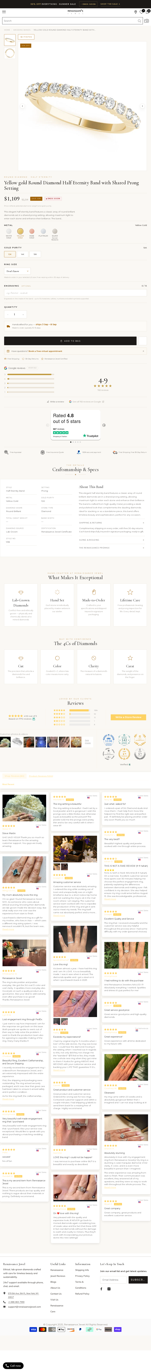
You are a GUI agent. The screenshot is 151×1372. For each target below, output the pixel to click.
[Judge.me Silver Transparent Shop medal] (109, 754)
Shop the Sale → (110, 4)
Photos (28, 37)
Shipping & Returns (90, 523)
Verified (124, 764)
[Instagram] (109, 1289)
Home (7, 30)
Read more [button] (59, 915)
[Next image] (142, 106)
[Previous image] (22, 106)
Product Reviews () (41, 776)
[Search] (72, 20)
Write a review (57, 401)
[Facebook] (101, 1289)
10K (10, 254)
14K (22, 254)
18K (35, 254)
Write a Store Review (128, 717)
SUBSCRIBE (139, 1279)
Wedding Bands (22, 30)
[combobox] (69, 20)
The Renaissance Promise (94, 548)
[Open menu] (4, 12)
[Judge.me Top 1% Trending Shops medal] (124, 754)
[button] (59, 710)
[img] (23, 716)
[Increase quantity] (23, 314)
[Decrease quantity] (7, 314)
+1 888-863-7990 (16, 1302)
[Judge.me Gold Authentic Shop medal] (140, 740)
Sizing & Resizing (89, 540)
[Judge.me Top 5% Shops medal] (140, 754)
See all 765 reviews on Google (87, 401)
